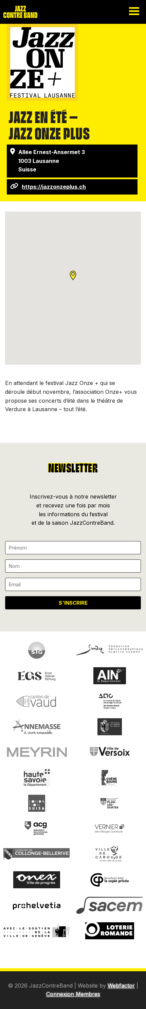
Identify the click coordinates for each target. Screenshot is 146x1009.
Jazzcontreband (27, 12)
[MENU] (134, 12)
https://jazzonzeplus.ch (54, 186)
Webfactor (121, 985)
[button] (73, 279)
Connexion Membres (73, 994)
